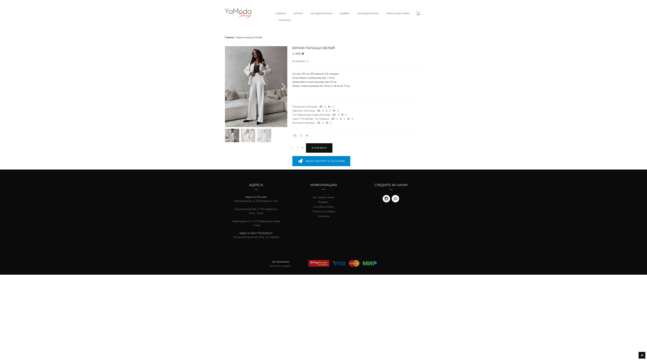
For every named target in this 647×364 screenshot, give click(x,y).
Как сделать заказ (321, 13)
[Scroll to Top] (642, 355)
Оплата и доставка (398, 13)
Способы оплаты (368, 13)
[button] (283, 86)
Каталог (298, 13)
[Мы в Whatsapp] (395, 198)
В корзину (319, 147)
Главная (280, 13)
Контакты (285, 20)
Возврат (345, 13)
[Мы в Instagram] (386, 198)
